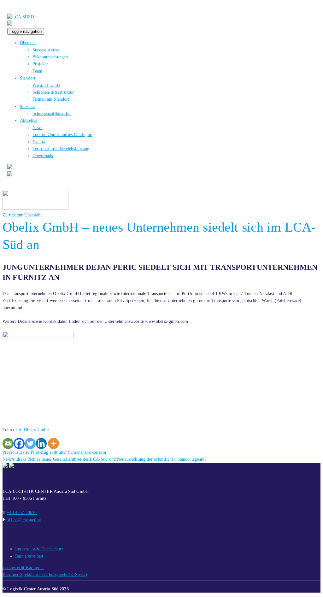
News (37, 127)
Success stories (45, 50)
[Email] (8, 443)
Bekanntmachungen (50, 57)
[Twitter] (30, 443)
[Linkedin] (41, 443)
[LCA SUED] (20, 17)
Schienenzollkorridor (51, 113)
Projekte (40, 64)
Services (27, 106)
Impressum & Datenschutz (39, 549)
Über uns (28, 42)
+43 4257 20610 (22, 512)
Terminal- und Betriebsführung (60, 148)
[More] (53, 443)
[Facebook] (19, 443)
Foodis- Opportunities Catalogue (62, 134)
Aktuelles (28, 120)
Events (38, 141)
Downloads (42, 155)
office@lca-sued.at (24, 519)
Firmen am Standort (50, 99)
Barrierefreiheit (29, 556)
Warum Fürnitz (46, 85)
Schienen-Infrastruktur (53, 92)
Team (37, 71)
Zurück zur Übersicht (22, 215)
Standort (27, 78)
